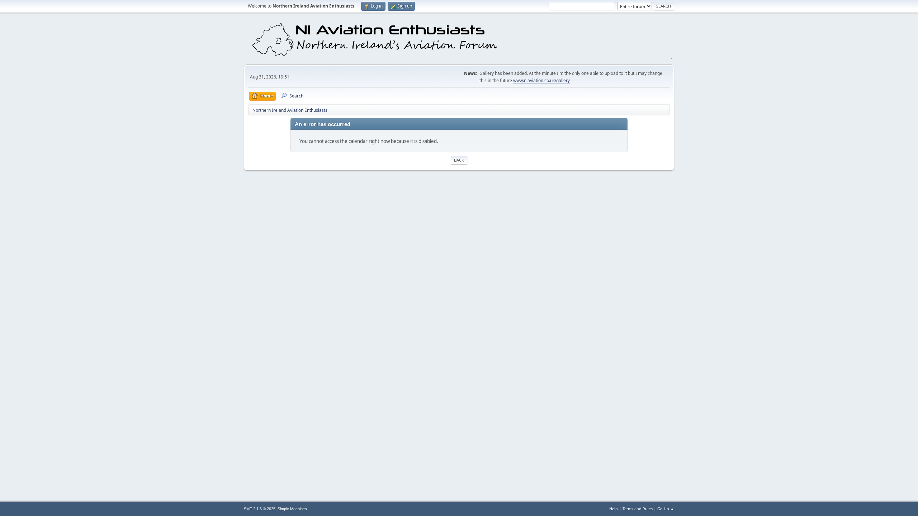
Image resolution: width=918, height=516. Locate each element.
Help (613, 508)
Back (459, 160)
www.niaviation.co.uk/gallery (541, 80)
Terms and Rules (638, 508)
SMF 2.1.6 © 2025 (259, 509)
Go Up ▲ (665, 508)
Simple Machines (292, 509)
